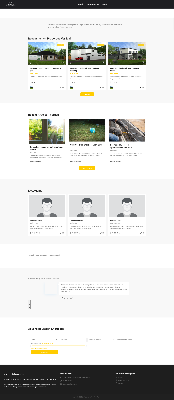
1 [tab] (29, 301)
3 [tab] (29, 307)
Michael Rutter (36, 221)
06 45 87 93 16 (67, 381)
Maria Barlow (115, 221)
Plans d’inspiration (92, 4)
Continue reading (35, 161)
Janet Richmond (76, 221)
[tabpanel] (87, 291)
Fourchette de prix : (36, 343)
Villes (33, 339)
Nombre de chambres (95, 339)
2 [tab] (29, 304)
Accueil (80, 4)
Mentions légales (96, 397)
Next (29, 295)
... (49, 79)
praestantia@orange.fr (70, 384)
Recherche (44, 352)
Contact (104, 4)
